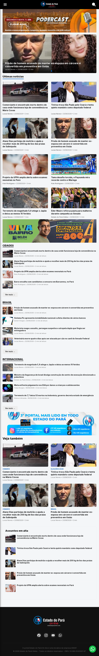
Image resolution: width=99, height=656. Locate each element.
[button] (47, 71)
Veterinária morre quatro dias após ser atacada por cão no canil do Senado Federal (51, 339)
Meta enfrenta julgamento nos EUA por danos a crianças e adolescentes (47, 385)
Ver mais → (10, 295)
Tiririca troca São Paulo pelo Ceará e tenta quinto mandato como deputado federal (54, 548)
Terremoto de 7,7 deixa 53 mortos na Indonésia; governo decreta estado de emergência (54, 395)
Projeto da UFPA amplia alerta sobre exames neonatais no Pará (42, 271)
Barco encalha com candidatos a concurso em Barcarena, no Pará (44, 282)
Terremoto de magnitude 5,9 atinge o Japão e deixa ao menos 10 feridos (47, 365)
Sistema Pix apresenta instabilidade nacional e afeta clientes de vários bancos (50, 318)
